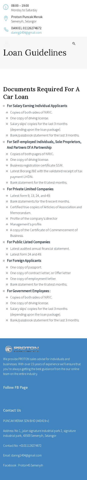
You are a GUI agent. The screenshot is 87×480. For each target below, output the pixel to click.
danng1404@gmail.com (26, 33)
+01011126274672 (30, 446)
